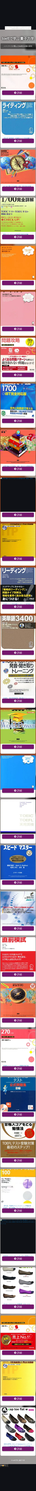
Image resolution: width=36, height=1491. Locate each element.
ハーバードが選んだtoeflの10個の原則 (18, 46)
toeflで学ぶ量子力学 (18, 39)
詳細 (19, 92)
